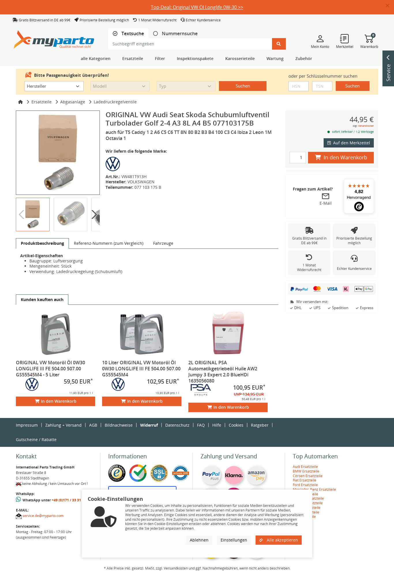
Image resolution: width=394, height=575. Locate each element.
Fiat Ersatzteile (304, 480)
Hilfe (216, 425)
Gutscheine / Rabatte (36, 439)
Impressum (27, 425)
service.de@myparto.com (42, 515)
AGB (93, 425)
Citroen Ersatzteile (307, 475)
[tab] (128, 33)
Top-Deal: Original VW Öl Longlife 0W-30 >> (197, 7)
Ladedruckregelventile (115, 101)
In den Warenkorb (58, 401)
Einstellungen (234, 540)
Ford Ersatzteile (305, 484)
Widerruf (149, 425)
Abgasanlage (72, 101)
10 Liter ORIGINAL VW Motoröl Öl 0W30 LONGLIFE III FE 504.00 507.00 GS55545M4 (141, 368)
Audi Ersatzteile (305, 466)
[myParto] (53, 38)
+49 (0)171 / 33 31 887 (70, 500)
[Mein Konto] (320, 38)
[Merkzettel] (345, 38)
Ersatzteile (41, 101)
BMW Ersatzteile (306, 471)
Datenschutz (177, 425)
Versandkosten (366, 125)
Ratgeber (260, 425)
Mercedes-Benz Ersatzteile (314, 489)
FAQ (201, 425)
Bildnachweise (119, 425)
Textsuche (132, 34)
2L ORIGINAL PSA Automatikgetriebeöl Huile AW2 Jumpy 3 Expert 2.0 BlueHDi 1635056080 (222, 371)
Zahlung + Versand (63, 425)
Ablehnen (199, 540)
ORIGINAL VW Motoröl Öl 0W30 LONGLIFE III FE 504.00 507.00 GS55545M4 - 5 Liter (50, 368)
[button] (390, 6)
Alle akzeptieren (282, 540)
